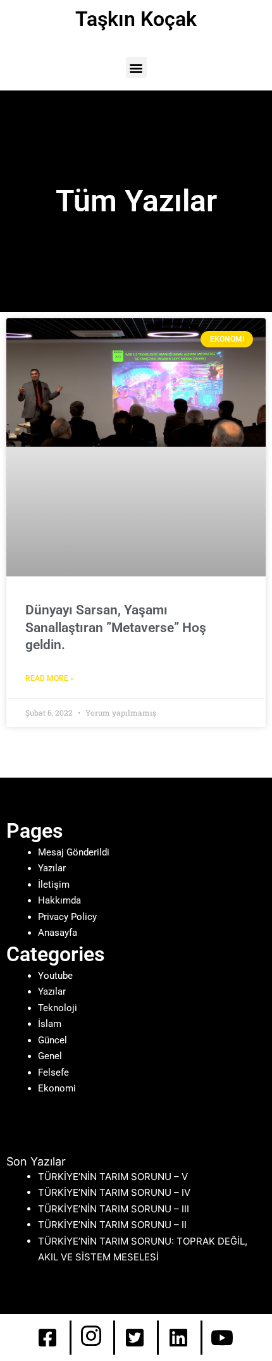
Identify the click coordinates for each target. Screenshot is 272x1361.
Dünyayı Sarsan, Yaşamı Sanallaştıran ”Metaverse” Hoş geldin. (115, 627)
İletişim (54, 884)
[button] (136, 67)
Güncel (52, 1040)
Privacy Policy (67, 917)
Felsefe (53, 1072)
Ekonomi (57, 1088)
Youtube (55, 975)
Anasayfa (57, 932)
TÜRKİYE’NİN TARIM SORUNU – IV (114, 1192)
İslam (49, 1023)
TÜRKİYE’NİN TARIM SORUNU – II (112, 1225)
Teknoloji (57, 1008)
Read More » (49, 678)
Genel (50, 1056)
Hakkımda (59, 900)
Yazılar (52, 868)
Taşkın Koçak (136, 19)
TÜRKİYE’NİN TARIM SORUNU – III (113, 1209)
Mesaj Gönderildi (73, 852)
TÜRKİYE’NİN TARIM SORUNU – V (113, 1177)
